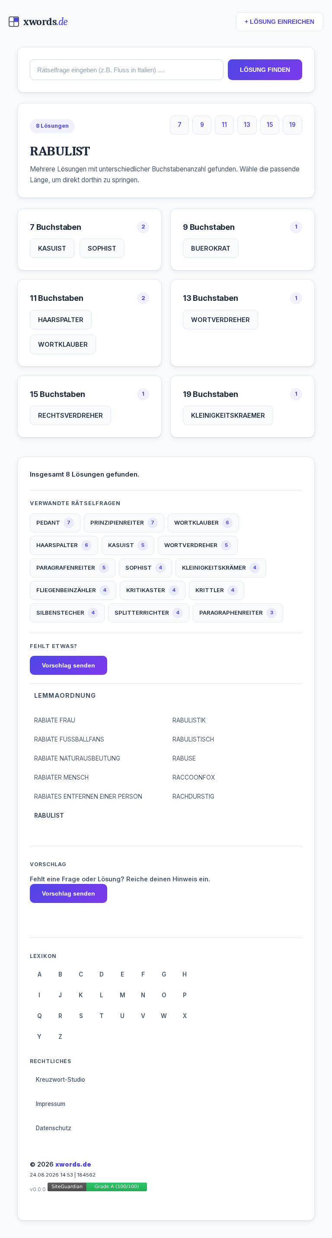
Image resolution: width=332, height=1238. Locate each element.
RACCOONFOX (193, 777)
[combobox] (126, 69)
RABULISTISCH (193, 739)
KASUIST (52, 248)
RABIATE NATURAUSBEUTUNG (77, 758)
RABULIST (49, 815)
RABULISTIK (189, 720)
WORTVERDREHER (220, 319)
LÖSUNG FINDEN (265, 69)
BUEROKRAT (210, 248)
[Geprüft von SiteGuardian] (97, 1188)
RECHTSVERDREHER (70, 415)
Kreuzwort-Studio (60, 1079)
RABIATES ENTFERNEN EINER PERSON (88, 796)
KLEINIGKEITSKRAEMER (228, 415)
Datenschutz (53, 1128)
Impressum (50, 1103)
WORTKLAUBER (63, 344)
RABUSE (184, 758)
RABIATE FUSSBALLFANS (69, 739)
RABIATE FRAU (54, 720)
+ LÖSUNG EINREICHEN (279, 22)
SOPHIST (102, 248)
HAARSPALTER (60, 319)
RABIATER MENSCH (61, 777)
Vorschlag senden (68, 665)
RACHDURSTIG (193, 796)
